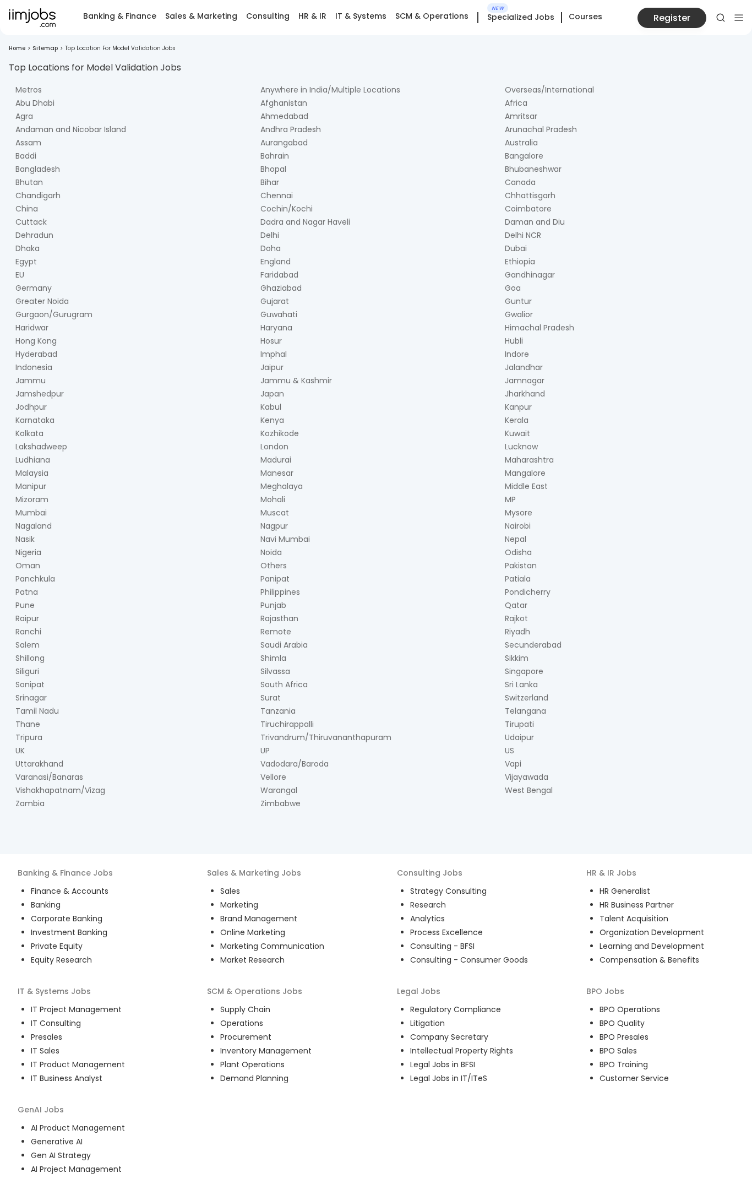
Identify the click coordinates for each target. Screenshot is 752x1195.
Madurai (275, 459)
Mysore (518, 512)
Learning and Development (652, 946)
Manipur (30, 486)
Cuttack (31, 221)
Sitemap (45, 48)
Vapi (513, 763)
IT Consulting (56, 1023)
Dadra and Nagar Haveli (305, 221)
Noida (271, 552)
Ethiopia (520, 261)
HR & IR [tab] (312, 15)
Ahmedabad (284, 116)
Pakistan (521, 565)
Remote (275, 631)
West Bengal (529, 790)
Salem (27, 644)
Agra (24, 116)
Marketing (239, 904)
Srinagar (31, 697)
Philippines (280, 592)
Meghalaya (281, 486)
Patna (26, 592)
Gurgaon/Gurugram (53, 314)
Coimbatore (528, 208)
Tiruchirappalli (287, 724)
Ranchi (28, 631)
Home (17, 48)
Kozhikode (279, 433)
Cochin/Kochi (286, 208)
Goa (513, 288)
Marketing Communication (272, 946)
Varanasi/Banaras (49, 777)
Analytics (427, 918)
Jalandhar (524, 367)
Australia (521, 142)
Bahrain (274, 155)
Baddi (25, 155)
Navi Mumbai (285, 539)
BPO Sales (618, 1050)
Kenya (272, 420)
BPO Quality (622, 1023)
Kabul (270, 406)
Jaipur (272, 367)
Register (671, 18)
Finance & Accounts (69, 891)
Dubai (516, 248)
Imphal (273, 354)
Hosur (271, 340)
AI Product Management (78, 1127)
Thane (27, 724)
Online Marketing (252, 932)
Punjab (273, 605)
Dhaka (27, 248)
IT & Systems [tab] (360, 15)
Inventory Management (266, 1050)
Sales (230, 891)
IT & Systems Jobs (54, 991)
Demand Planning (254, 1078)
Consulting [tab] (268, 15)
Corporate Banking (66, 918)
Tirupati (519, 724)
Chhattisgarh (530, 195)
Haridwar (31, 327)
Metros (28, 89)
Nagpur (274, 525)
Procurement (245, 1036)
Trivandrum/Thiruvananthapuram (325, 737)
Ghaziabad (281, 288)
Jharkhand (525, 393)
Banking (46, 904)
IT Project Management (76, 1009)
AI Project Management (76, 1169)
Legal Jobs (418, 991)
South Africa (284, 684)
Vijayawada (526, 777)
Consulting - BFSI (442, 946)
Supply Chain (245, 1009)
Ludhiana (32, 459)
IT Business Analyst (66, 1078)
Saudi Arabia (284, 644)
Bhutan (29, 182)
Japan (272, 393)
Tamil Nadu (37, 710)
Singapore (524, 671)
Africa (516, 102)
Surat (270, 697)
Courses (585, 16)
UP (265, 750)
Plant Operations (252, 1064)
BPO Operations (630, 1009)
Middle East (526, 486)
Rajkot (516, 618)
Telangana (525, 710)
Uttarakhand (39, 763)
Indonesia (33, 367)
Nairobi (518, 525)
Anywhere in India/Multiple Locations (330, 89)
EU (19, 274)
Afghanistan (283, 102)
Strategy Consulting (448, 891)
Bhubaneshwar (533, 169)
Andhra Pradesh (290, 129)
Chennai (276, 195)
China (26, 208)
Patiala (518, 578)
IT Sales (45, 1050)
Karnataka (35, 420)
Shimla (273, 658)
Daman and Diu (535, 221)
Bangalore (524, 155)
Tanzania (278, 710)
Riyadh (517, 631)
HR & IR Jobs (611, 872)
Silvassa (275, 671)
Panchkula (35, 578)
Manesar (276, 473)
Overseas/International (549, 89)
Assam (28, 142)
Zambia (30, 803)
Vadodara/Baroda (294, 763)
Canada (520, 182)
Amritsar (521, 116)
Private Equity (57, 946)
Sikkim (516, 658)
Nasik (25, 539)
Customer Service (634, 1078)
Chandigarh (38, 195)
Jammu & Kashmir (296, 380)
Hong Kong (36, 340)
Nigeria (28, 552)
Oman (27, 565)
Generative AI (57, 1141)
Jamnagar (524, 380)
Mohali (272, 499)
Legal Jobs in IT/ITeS (448, 1078)
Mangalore (525, 473)
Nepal (515, 539)
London (274, 446)
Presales (46, 1036)
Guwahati (278, 314)
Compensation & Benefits (649, 959)
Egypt (26, 261)
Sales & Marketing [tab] (201, 15)
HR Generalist (625, 891)
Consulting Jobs (429, 872)
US (509, 750)
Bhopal (273, 169)
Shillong (30, 658)
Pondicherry (528, 592)
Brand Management (258, 918)
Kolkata (29, 433)
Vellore (273, 777)
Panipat (275, 578)
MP (510, 499)
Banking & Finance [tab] (119, 15)
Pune (25, 605)
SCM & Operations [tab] (431, 15)
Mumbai (31, 512)
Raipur (27, 618)
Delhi (269, 235)
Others (273, 565)
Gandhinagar (530, 274)
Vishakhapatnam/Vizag (60, 790)
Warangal (278, 790)
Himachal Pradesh (539, 327)
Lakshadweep (41, 446)
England (275, 261)
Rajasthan (279, 618)
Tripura (28, 737)
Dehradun (34, 235)
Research (428, 904)
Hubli (514, 340)
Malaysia (31, 473)
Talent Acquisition (634, 918)
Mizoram (31, 499)
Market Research (252, 959)
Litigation (427, 1023)
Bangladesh (37, 169)
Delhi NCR (523, 235)
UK (20, 750)
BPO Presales (624, 1036)
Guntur (518, 301)
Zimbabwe (280, 803)
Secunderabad (533, 644)
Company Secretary (449, 1036)
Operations (241, 1023)
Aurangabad (284, 142)
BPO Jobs (605, 991)
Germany (33, 288)
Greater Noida (42, 301)
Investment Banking (69, 932)
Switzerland (526, 697)
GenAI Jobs (41, 1109)
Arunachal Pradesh (541, 129)
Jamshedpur (39, 393)
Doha (270, 248)
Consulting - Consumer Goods (469, 959)
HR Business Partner (637, 904)
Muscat (274, 512)
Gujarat (274, 301)
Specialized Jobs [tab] (520, 18)
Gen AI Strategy (61, 1155)
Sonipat (30, 684)
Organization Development (652, 932)
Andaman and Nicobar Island (70, 129)
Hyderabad (36, 354)
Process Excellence (446, 932)
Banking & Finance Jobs (65, 872)
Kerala (516, 420)
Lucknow (521, 446)
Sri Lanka (521, 684)
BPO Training (624, 1064)
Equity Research (61, 959)
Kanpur (518, 406)
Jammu (30, 380)
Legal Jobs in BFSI (442, 1064)
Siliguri (27, 671)
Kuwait (517, 433)
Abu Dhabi (35, 102)
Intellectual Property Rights (461, 1050)
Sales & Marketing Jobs (254, 872)
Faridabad (279, 274)
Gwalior (519, 314)
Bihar (269, 182)
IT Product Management (78, 1064)
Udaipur (519, 737)
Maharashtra (529, 459)
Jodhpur (31, 406)
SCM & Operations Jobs (254, 991)
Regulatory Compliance (455, 1009)
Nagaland (33, 525)
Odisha (518, 552)
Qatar (516, 605)
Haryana (276, 327)
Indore (517, 354)
